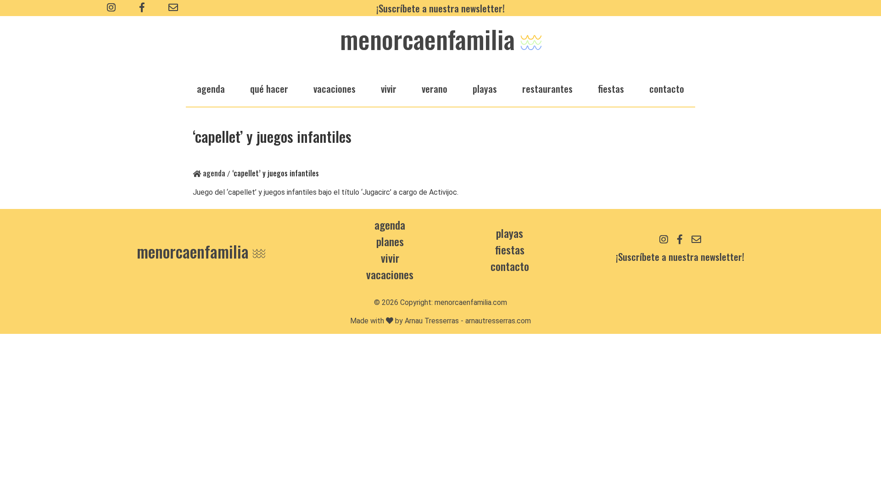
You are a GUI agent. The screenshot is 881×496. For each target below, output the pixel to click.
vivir (388, 88)
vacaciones (334, 88)
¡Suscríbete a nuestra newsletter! (440, 8)
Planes (390, 241)
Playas (509, 233)
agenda (211, 88)
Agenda (213, 173)
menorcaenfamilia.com (471, 302)
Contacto (666, 88)
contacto (510, 266)
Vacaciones (389, 274)
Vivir (390, 257)
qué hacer (269, 88)
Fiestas (509, 249)
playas (485, 88)
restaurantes (547, 88)
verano (434, 88)
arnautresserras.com (498, 320)
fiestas (611, 88)
